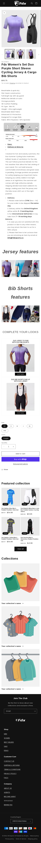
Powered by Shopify (22, 836)
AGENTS (7, 792)
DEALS (6, 750)
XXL (5, 431)
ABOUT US (8, 788)
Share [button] (6, 470)
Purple (6, 438)
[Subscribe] (35, 711)
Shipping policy (33, 839)
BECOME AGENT (10, 796)
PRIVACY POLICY (10, 773)
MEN (5, 734)
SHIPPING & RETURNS (12, 765)
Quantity (4, 443)
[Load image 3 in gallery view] (31, 54)
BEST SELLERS (9, 742)
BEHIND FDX (8, 805)
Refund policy (34, 836)
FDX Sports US (11, 836)
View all (20, 549)
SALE (5, 746)
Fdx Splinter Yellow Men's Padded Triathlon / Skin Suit (10, 538)
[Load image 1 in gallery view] (10, 54)
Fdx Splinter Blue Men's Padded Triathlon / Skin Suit (10, 509)
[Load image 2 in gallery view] (20, 54)
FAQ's (6, 778)
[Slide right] (39, 54)
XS (4, 426)
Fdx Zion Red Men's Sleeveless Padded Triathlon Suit (29, 539)
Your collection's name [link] (11, 603)
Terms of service (21, 839)
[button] (4, 3)
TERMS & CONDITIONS (12, 769)
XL (30, 426)
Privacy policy (9, 839)
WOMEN (7, 738)
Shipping (12, 83)
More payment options (20, 464)
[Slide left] (2, 54)
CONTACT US (9, 761)
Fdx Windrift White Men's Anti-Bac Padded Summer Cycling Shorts (30, 510)
